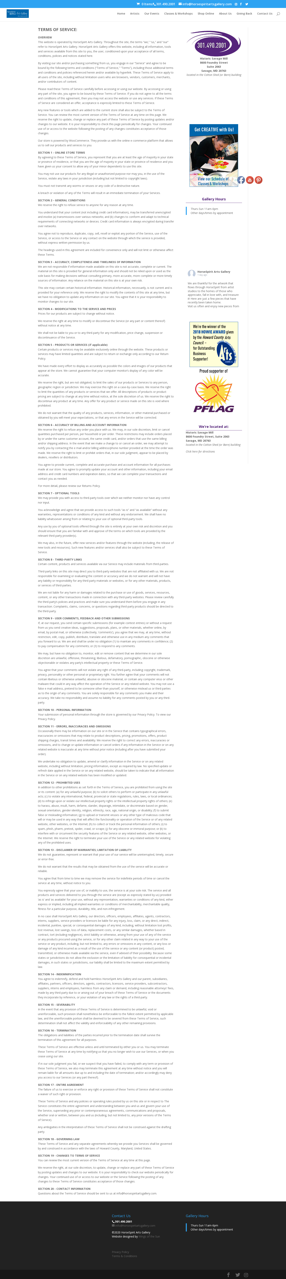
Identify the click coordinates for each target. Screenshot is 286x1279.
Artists (134, 13)
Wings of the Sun (149, 1236)
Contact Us (264, 13)
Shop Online (206, 13)
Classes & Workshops (178, 13)
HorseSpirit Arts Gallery (213, 271)
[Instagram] (236, 4)
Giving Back (244, 13)
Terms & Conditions (124, 1256)
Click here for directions (200, 451)
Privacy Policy (120, 1252)
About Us (225, 13)
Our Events (151, 13)
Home (121, 13)
